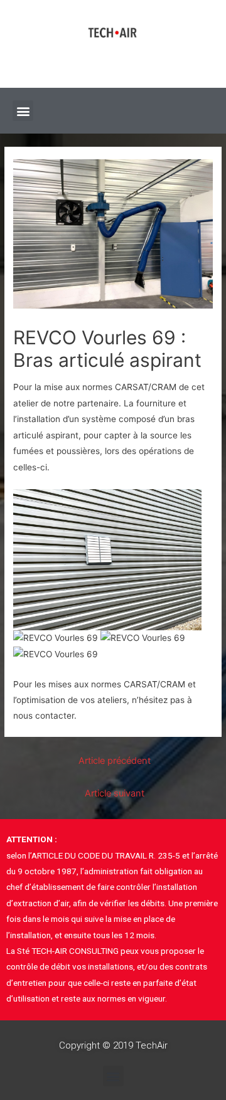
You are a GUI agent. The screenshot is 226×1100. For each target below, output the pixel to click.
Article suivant (114, 793)
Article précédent (114, 760)
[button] (23, 110)
